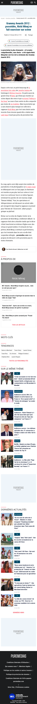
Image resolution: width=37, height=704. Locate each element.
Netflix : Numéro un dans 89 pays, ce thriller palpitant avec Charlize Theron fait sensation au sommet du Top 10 (25, 447)
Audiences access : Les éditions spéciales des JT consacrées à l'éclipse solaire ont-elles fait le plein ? (24, 431)
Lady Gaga (4, 115)
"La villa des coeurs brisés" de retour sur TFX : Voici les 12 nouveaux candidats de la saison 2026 (24, 602)
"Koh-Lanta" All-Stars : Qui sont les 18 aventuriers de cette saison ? (24, 554)
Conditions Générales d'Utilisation (18, 662)
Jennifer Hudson (24, 90)
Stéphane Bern (5, 357)
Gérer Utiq (11, 687)
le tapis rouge (31, 187)
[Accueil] (17, 2)
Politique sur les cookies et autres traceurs (18, 670)
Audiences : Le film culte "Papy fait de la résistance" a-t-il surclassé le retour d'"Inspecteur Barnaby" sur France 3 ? (25, 463)
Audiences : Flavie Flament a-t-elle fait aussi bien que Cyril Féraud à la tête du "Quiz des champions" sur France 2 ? (24, 416)
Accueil (2, 18)
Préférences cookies (22, 687)
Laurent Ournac (27, 350)
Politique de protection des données (17, 674)
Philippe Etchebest (23, 353)
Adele (13, 96)
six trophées (15, 104)
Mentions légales (24, 666)
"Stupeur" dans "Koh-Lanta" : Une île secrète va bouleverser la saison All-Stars (25, 540)
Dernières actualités (10, 18)
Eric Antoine (13, 353)
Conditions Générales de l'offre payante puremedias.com (18, 679)
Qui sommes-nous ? (11, 666)
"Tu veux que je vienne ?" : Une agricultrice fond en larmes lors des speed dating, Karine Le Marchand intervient (24, 586)
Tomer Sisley (17, 350)
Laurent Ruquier (16, 357)
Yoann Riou (5, 353)
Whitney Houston (15, 93)
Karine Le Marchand (7, 350)
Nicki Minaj (11, 109)
